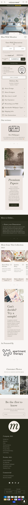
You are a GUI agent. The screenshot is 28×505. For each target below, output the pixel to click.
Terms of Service (7, 445)
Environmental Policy (8, 450)
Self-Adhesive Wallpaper (8, 464)
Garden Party (16, 265)
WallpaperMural (15, 504)
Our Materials (6, 462)
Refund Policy (6, 447)
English (19, 491)
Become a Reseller (7, 477)
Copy (23, 59)
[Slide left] (10, 33)
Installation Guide (7, 466)
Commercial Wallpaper (8, 475)
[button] (1, 2)
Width (8, 46)
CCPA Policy (6, 452)
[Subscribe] (23, 414)
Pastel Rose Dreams (5, 265)
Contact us (5, 439)
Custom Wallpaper (7, 460)
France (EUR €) (9, 491)
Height (20, 46)
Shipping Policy (6, 468)
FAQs (4, 443)
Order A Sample (14, 77)
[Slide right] (17, 33)
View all (3, 247)
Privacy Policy (6, 448)
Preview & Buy (14, 63)
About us (5, 441)
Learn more (14, 205)
